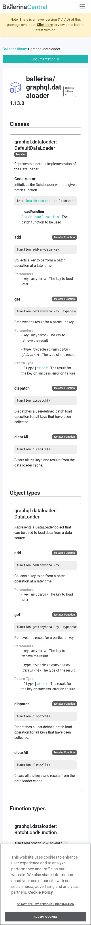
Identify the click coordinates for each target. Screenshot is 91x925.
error (42, 368)
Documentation (43, 59)
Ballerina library (15, 49)
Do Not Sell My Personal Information (45, 904)
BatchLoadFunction (42, 201)
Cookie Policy (40, 892)
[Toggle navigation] (82, 6)
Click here (45, 25)
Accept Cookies (46, 916)
